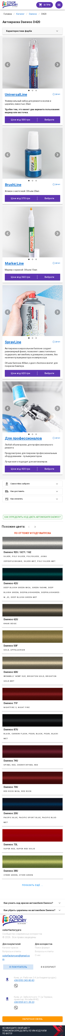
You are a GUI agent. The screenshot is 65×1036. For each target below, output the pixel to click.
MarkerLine (14, 263)
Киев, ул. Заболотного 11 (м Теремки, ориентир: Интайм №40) (33, 998)
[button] (32, 484)
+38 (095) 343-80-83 (24, 980)
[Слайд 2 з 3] (32, 90)
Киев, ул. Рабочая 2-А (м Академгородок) (35, 977)
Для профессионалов (23, 438)
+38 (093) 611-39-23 (24, 1002)
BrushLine (13, 185)
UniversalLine (16, 94)
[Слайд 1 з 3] (28, 90)
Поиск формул (42, 947)
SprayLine (13, 342)
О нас (38, 955)
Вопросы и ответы (11, 951)
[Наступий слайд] (57, 64)
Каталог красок (10, 947)
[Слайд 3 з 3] (36, 90)
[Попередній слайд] (7, 64)
